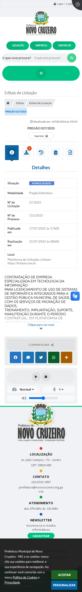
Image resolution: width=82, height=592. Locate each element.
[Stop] (46, 376)
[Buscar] (71, 57)
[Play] (36, 376)
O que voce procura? (16, 58)
